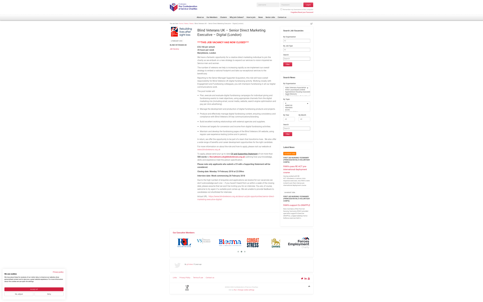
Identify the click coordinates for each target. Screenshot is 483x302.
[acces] (295, 110)
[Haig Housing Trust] (296, 242)
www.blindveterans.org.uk (208, 149)
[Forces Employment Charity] (273, 242)
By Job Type (288, 46)
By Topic (286, 99)
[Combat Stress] (228, 242)
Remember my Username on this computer (298, 9)
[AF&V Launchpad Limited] (295, 90)
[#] (295, 103)
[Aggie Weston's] (295, 94)
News (186, 23)
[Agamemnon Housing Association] (295, 92)
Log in (308, 5)
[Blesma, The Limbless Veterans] (205, 242)
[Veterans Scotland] (182, 242)
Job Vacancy (174, 49)
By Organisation (289, 37)
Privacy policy (58, 272)
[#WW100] (295, 105)
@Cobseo (190, 264)
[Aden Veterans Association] (295, 88)
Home (181, 23)
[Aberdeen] (295, 108)
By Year (286, 115)
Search (286, 55)
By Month (302, 115)
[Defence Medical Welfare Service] (250, 242)
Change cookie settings (246, 290)
